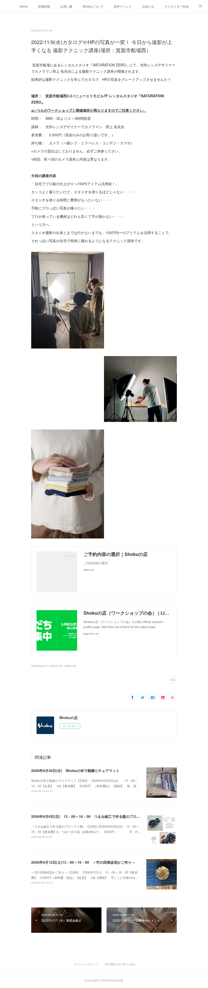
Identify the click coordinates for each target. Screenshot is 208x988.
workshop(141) (39, 666)
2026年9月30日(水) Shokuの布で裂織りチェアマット (75, 770)
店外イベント (123, 6)
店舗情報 (44, 6)
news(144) (70, 666)
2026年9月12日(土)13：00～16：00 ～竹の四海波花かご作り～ (83, 862)
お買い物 (66, 6)
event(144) (56, 666)
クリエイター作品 (176, 6)
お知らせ (148, 6)
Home (23, 6)
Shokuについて (92, 6)
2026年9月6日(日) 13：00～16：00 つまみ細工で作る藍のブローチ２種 (91, 816)
